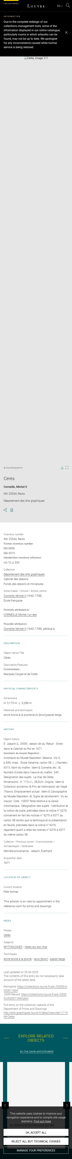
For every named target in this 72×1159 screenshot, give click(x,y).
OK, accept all (36, 1132)
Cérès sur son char (36, 947)
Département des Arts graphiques (24, 574)
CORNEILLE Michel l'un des (20, 614)
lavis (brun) (41, 959)
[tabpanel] (36, 1105)
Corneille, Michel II (15, 487)
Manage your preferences (36, 1150)
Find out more (42, 1121)
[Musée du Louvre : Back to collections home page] (36, 5)
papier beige (57, 959)
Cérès (7, 935)
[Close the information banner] (66, 32)
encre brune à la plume (18, 959)
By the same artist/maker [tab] (36, 1051)
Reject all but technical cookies (36, 1141)
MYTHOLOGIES (13, 947)
